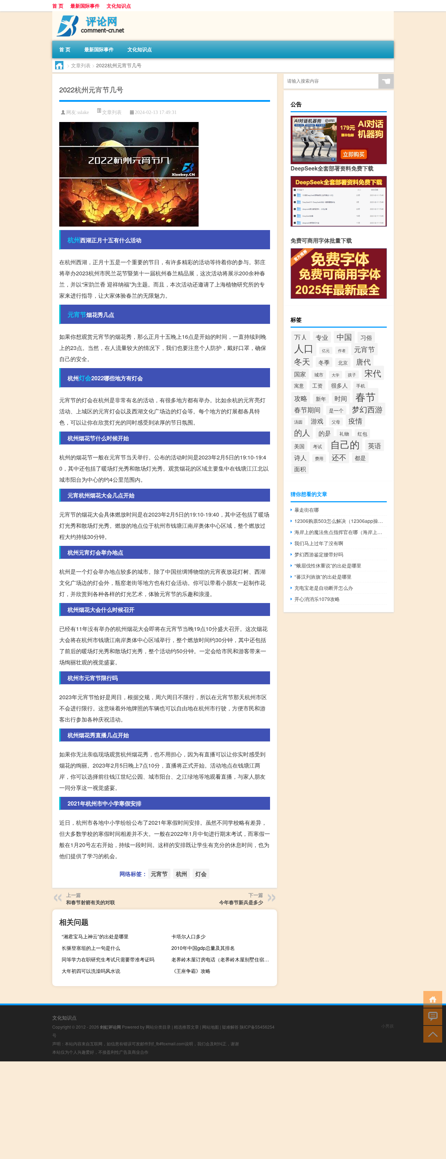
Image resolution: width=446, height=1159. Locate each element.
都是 (360, 457)
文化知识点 (119, 5)
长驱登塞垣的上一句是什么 (91, 947)
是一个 (336, 410)
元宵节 (77, 314)
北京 (343, 362)
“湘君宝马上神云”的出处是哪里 (95, 936)
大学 (335, 375)
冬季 (324, 362)
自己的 (345, 444)
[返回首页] (431, 999)
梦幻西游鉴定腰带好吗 (318, 554)
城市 (318, 374)
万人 (300, 337)
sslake (83, 112)
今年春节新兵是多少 (241, 902)
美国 (299, 446)
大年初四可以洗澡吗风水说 (91, 970)
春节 (365, 396)
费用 (319, 458)
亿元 (326, 350)
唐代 (363, 361)
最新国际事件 (85, 5)
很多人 (339, 385)
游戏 (317, 420)
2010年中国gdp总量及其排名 (203, 947)
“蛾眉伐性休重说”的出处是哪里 (327, 565)
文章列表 (81, 65)
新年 (321, 398)
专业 (322, 337)
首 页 (57, 5)
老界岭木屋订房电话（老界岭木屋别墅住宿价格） (223, 959)
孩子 (352, 375)
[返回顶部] (431, 1034)
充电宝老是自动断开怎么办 (323, 587)
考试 (317, 446)
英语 (374, 445)
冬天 (302, 361)
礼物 (344, 433)
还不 (339, 457)
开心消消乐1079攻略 (317, 598)
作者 (342, 350)
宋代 (372, 373)
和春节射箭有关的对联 (90, 902)
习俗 (366, 337)
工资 (317, 385)
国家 (300, 373)
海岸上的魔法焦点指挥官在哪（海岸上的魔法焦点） (340, 531)
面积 (300, 468)
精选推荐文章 (186, 1027)
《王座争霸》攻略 (190, 970)
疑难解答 (230, 1027)
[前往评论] (431, 1016)
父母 (336, 422)
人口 (304, 348)
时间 (340, 398)
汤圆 (298, 422)
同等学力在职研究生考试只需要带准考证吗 (108, 959)
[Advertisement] (209, 1110)
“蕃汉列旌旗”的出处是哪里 (323, 576)
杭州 (74, 239)
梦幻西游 (367, 409)
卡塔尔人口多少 (188, 936)
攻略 (300, 398)
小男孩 (387, 1026)
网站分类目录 (158, 1027)
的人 (302, 432)
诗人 (300, 457)
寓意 (299, 385)
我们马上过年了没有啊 (318, 543)
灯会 (85, 377)
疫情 (355, 420)
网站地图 (210, 1027)
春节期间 (307, 409)
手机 (360, 385)
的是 (324, 432)
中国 (344, 336)
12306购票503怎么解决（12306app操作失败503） (340, 520)
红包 (362, 433)
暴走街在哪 (306, 509)
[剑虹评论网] (88, 13)
